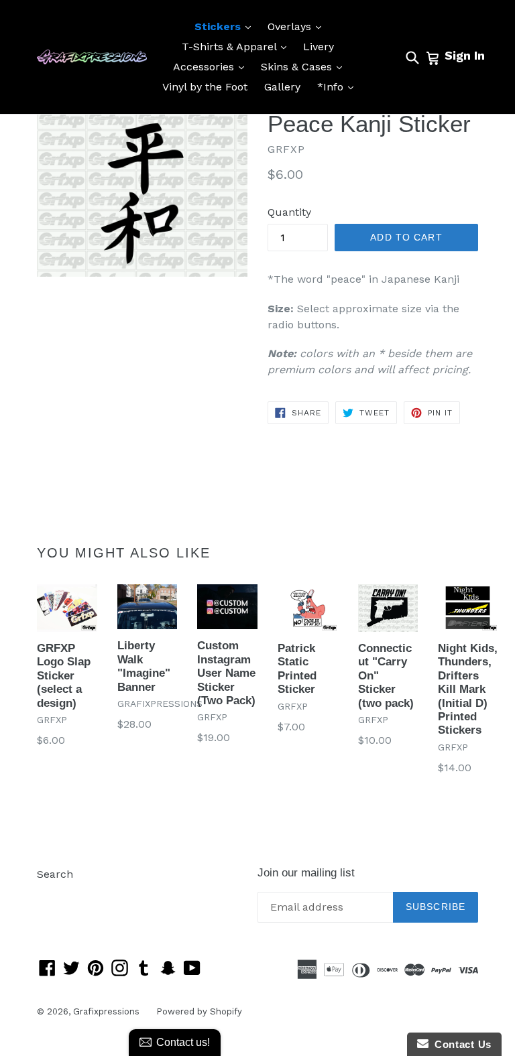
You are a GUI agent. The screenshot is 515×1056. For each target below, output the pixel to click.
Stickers (226, 26)
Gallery (282, 86)
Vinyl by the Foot (204, 86)
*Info (338, 86)
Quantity (289, 212)
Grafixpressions (106, 1011)
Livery (318, 46)
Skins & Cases (305, 66)
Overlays (298, 26)
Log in (52, 894)
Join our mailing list (306, 872)
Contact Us (460, 1044)
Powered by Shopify (199, 1011)
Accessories (212, 66)
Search (55, 874)
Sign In (465, 55)
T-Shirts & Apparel (237, 46)
